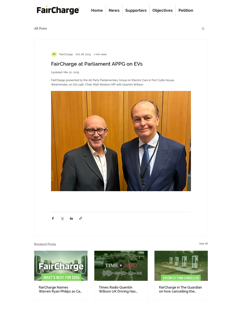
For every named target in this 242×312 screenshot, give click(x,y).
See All (203, 243)
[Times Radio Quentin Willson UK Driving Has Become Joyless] (121, 266)
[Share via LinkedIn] (71, 218)
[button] (203, 28)
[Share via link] (80, 218)
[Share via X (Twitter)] (62, 218)
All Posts (40, 28)
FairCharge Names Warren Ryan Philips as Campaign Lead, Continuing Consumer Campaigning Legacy (59, 289)
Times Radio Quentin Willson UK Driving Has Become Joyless (117, 289)
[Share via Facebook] (53, 218)
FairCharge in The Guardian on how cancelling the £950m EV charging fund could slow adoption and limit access (180, 289)
